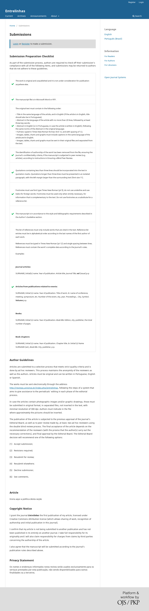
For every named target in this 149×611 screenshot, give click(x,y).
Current (9, 16)
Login (141, 2)
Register (131, 2)
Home (12, 25)
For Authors (109, 60)
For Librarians (110, 65)
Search (138, 16)
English (108, 34)
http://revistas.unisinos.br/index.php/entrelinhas (34, 387)
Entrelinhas (15, 10)
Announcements (38, 16)
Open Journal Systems (115, 77)
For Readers (109, 56)
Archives (21, 16)
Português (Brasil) (113, 38)
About (54, 16)
